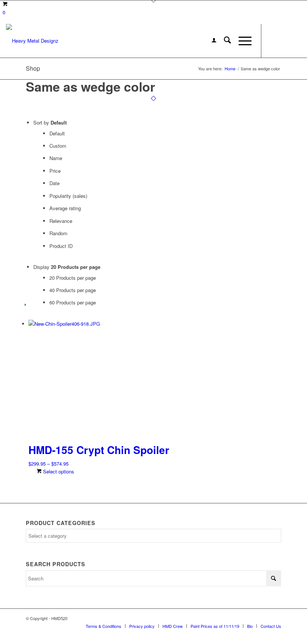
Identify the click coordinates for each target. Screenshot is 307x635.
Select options (58, 471)
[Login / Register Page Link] (210, 41)
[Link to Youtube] (295, 40)
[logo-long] (32, 41)
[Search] (223, 41)
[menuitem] (210, 41)
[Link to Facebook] (273, 40)
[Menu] (241, 41)
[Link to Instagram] (284, 40)
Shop (33, 68)
